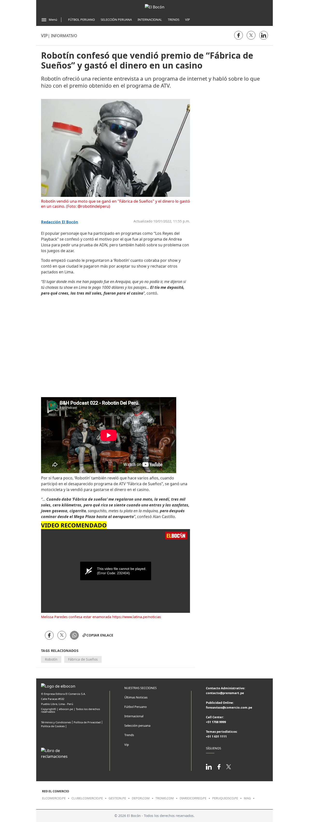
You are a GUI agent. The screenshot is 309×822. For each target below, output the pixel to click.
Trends (173, 19)
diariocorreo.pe (193, 798)
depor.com (141, 798)
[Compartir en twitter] (251, 35)
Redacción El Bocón (59, 222)
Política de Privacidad (87, 722)
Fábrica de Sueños (83, 659)
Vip (187, 19)
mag (247, 798)
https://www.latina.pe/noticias (136, 617)
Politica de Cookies (53, 726)
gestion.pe (117, 798)
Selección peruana (137, 725)
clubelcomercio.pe (87, 798)
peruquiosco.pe (225, 798)
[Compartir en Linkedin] (263, 35)
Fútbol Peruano (81, 19)
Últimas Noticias (135, 697)
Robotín (51, 659)
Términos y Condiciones (56, 722)
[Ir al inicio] (154, 7)
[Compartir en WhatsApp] (74, 635)
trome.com (164, 798)
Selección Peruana (116, 19)
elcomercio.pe (54, 798)
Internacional (150, 19)
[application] (115, 571)
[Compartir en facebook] (238, 35)
